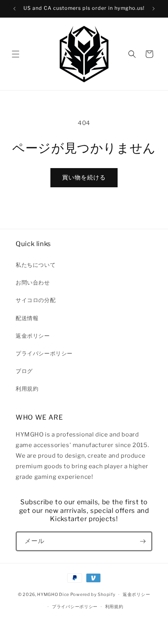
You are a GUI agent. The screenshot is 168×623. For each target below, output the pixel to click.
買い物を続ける (84, 177)
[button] (15, 54)
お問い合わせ (33, 282)
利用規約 (27, 388)
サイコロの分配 (35, 300)
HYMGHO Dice (53, 594)
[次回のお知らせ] (153, 8)
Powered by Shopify (93, 594)
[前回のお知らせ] (14, 8)
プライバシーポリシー (44, 353)
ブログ (24, 371)
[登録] (142, 541)
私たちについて (35, 264)
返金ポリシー (33, 335)
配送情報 (27, 318)
